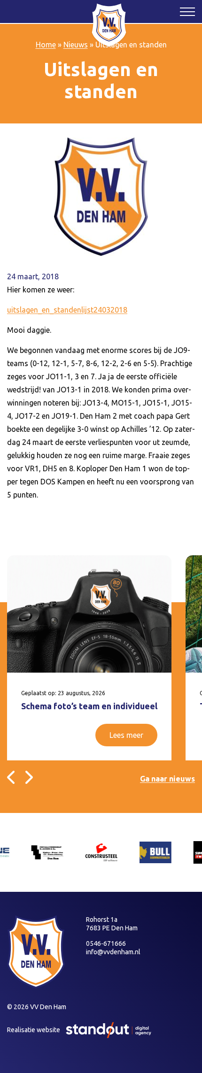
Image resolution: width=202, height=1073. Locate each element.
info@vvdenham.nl (113, 952)
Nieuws (75, 44)
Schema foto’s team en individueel (89, 706)
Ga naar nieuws (167, 778)
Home (46, 44)
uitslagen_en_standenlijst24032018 (67, 310)
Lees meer (126, 735)
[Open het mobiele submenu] (187, 11)
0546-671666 (106, 943)
